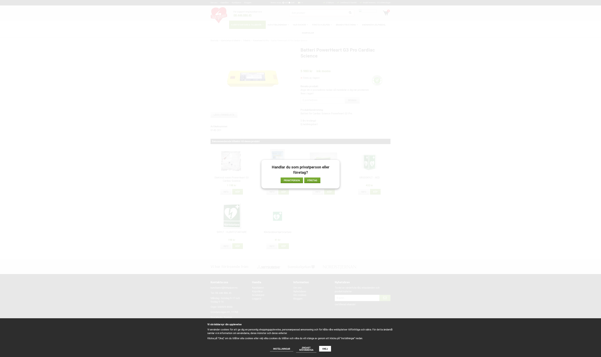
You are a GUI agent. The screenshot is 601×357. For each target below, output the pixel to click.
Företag (312, 180)
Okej (325, 349)
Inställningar (281, 349)
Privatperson (292, 180)
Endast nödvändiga (306, 349)
